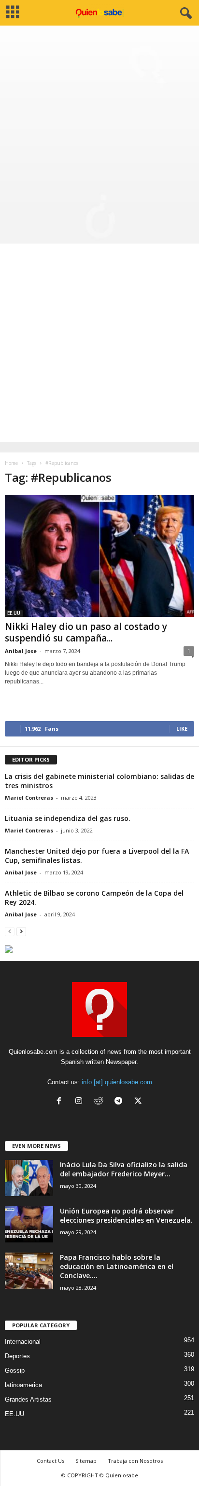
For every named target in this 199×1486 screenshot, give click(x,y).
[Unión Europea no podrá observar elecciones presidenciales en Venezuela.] (29, 1224)
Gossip (15, 1370)
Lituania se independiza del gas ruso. (67, 818)
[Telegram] (120, 1101)
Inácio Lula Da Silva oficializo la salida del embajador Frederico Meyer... (123, 1169)
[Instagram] (81, 1101)
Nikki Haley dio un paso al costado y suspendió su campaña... (86, 632)
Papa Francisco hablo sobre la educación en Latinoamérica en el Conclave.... (116, 1266)
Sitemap (86, 1460)
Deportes (17, 1356)
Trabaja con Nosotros (135, 1460)
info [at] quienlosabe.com (117, 1082)
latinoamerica (23, 1385)
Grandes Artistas (28, 1399)
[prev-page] (9, 931)
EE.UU (13, 613)
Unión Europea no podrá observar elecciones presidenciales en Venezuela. (126, 1215)
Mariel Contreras (29, 797)
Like (181, 728)
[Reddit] (101, 1101)
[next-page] (21, 931)
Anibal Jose (21, 650)
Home (11, 463)
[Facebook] (61, 1101)
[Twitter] (139, 1101)
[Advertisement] (99, 129)
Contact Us (50, 1460)
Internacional (23, 1341)
